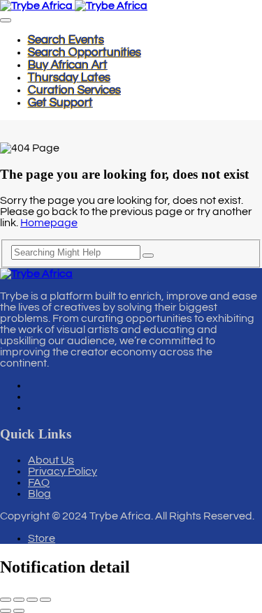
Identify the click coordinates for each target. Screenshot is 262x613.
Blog (39, 493)
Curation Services (74, 90)
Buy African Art (68, 65)
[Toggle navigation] (5, 20)
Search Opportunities (84, 52)
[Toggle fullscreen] (18, 600)
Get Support (60, 102)
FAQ (39, 482)
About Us (51, 460)
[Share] (32, 600)
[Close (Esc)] (45, 600)
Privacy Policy (62, 471)
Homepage (49, 222)
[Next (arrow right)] (18, 611)
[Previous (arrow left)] (5, 611)
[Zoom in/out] (5, 600)
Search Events (66, 40)
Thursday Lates (69, 77)
